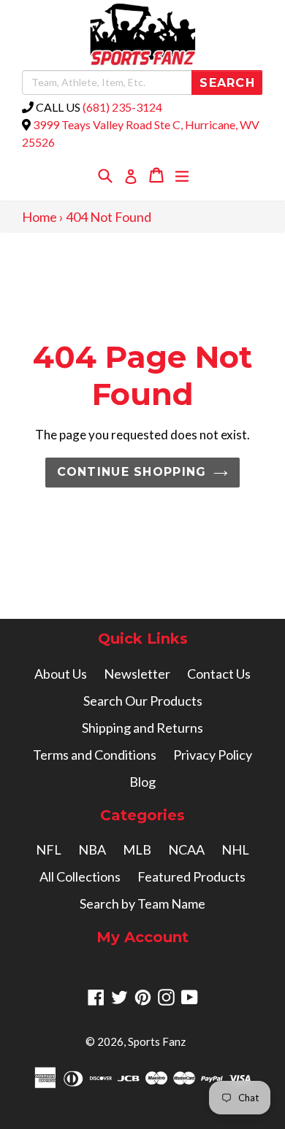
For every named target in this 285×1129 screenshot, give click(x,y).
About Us (60, 674)
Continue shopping (132, 472)
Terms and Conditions (94, 755)
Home (39, 217)
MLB (137, 849)
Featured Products (191, 876)
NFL (48, 849)
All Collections (80, 876)
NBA (92, 849)
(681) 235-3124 (122, 107)
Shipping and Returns (142, 728)
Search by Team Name (142, 903)
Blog (142, 782)
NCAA (186, 849)
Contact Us (219, 674)
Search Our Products (142, 701)
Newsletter (137, 674)
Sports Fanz (157, 1041)
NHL (235, 849)
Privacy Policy (212, 755)
